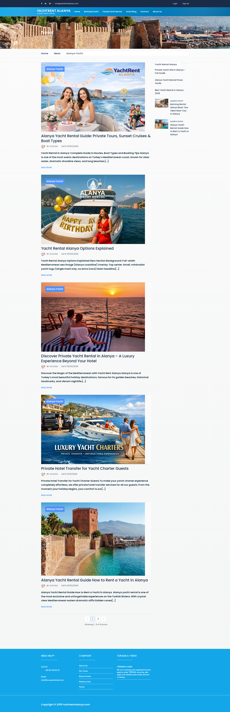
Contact (144, 11)
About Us (157, 11)
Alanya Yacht (54, 69)
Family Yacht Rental (112, 11)
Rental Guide (85, 676)
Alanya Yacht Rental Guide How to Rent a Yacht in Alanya (94, 580)
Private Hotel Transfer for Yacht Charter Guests (85, 468)
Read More (46, 167)
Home (77, 11)
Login (175, 3)
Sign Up (186, 3)
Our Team (83, 671)
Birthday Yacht (91, 11)
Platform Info (85, 682)
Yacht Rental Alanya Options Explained (77, 248)
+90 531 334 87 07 (52, 670)
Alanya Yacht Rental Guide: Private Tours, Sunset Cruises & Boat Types (96, 138)
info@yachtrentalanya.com (67, 3)
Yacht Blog (131, 11)
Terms (82, 687)
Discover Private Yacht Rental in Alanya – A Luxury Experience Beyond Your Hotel (87, 358)
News (57, 53)
